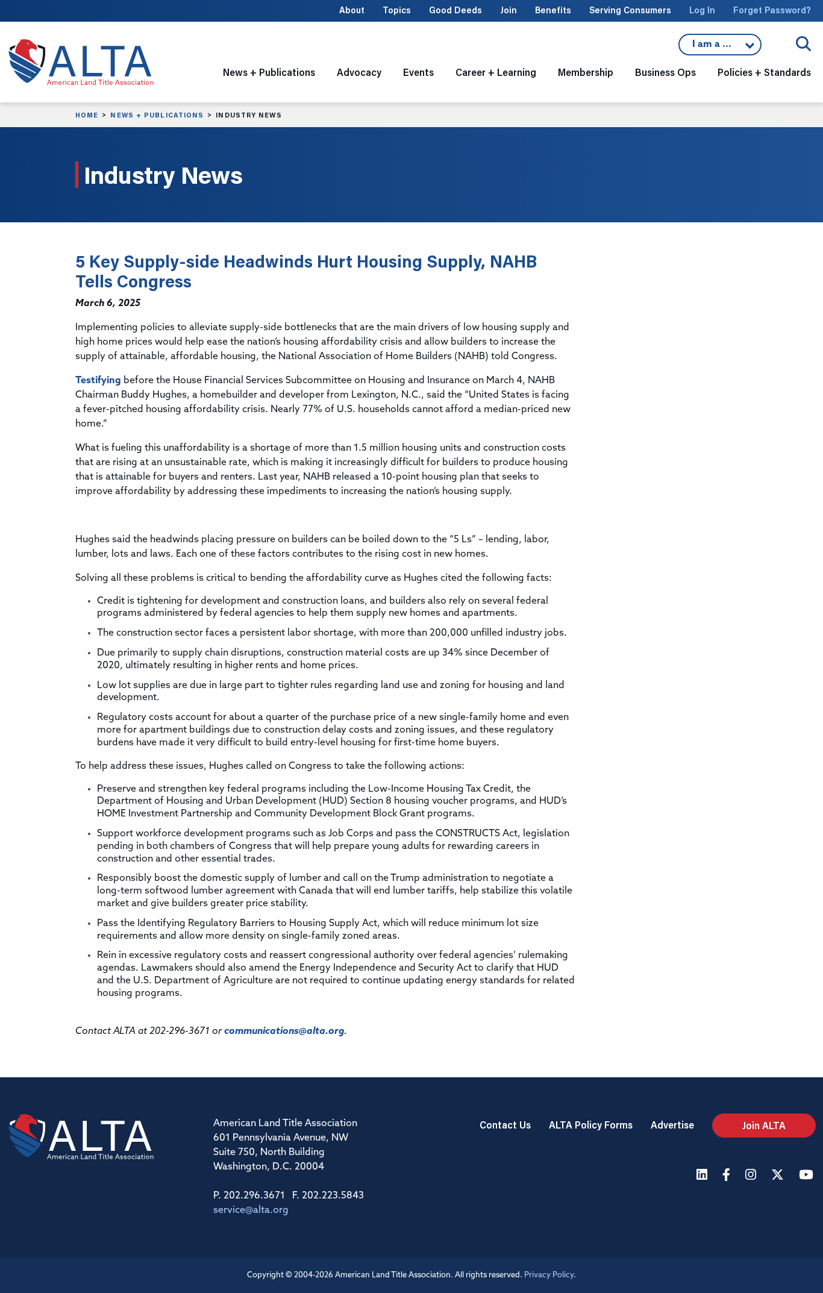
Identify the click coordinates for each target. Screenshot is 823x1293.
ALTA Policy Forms (591, 1124)
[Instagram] (752, 1175)
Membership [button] (585, 72)
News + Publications (157, 115)
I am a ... (713, 47)
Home (86, 115)
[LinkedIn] (703, 1175)
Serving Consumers (630, 10)
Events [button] (418, 72)
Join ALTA (764, 1125)
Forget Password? (772, 10)
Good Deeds (455, 10)
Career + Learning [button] (495, 72)
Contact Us (505, 1124)
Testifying (98, 381)
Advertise (672, 1124)
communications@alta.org (284, 1031)
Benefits (553, 10)
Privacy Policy (549, 1275)
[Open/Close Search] (803, 43)
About (352, 10)
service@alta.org (251, 1210)
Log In (702, 10)
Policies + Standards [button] (764, 72)
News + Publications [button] (269, 72)
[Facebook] (727, 1175)
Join (508, 10)
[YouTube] (807, 1175)
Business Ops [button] (665, 72)
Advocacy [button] (359, 72)
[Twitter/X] (779, 1175)
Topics (397, 10)
